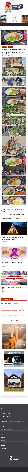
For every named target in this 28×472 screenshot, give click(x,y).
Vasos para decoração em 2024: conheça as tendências (13, 306)
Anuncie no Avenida (5, 419)
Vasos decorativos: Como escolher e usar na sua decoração (14, 210)
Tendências (3, 448)
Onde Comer (11, 46)
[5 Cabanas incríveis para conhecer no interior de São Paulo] (14, 222)
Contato (3, 410)
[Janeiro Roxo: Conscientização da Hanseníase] (14, 247)
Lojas (2, 434)
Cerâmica (3, 426)
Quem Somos (4, 408)
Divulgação (5, 46)
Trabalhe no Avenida (5, 413)
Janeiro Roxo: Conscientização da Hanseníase (12, 263)
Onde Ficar (3, 443)
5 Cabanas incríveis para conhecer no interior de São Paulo (13, 238)
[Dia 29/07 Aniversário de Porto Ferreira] (14, 272)
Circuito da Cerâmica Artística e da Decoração (11, 303)
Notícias (3, 437)
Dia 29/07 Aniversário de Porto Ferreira (11, 288)
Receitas (3, 445)
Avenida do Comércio (13, 55)
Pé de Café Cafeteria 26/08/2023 (17, 214)
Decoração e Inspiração (6, 429)
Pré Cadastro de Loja (5, 416)
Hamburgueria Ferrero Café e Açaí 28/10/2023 (11, 320)
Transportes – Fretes (5, 451)
